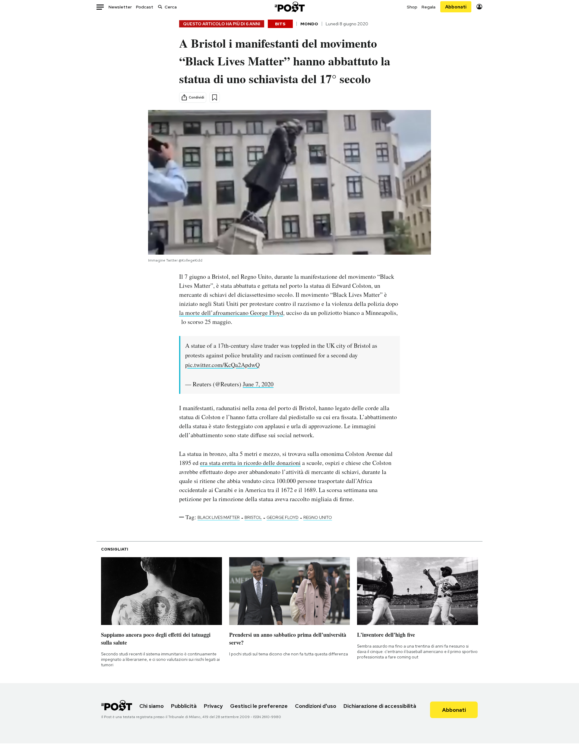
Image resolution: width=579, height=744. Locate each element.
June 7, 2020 (258, 384)
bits (280, 24)
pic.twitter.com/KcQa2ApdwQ (222, 365)
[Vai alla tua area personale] (479, 7)
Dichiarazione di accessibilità (379, 705)
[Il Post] (289, 7)
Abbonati (456, 7)
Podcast (144, 7)
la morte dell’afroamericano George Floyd (231, 313)
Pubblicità (184, 705)
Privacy (213, 705)
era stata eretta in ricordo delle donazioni (250, 463)
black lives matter (219, 517)
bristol (253, 517)
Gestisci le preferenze (259, 705)
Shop (412, 7)
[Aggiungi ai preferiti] (215, 97)
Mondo (309, 24)
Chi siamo (151, 705)
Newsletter (120, 7)
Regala (428, 7)
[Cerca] (160, 7)
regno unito (317, 517)
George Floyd (283, 517)
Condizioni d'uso (315, 705)
